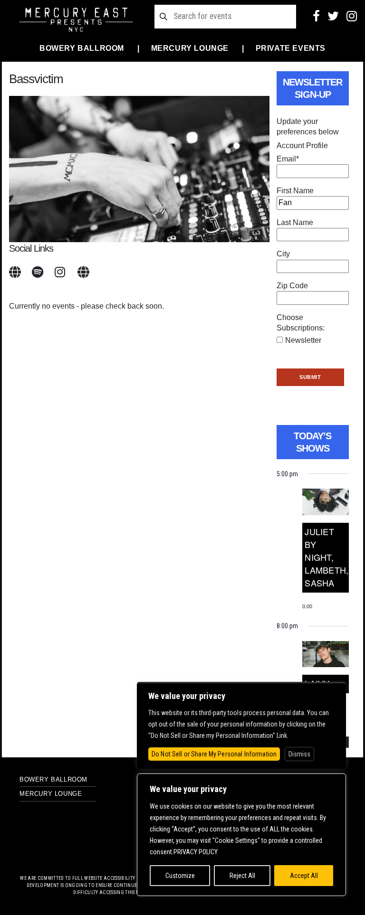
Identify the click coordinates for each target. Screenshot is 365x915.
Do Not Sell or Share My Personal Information (214, 754)
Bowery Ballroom (81, 48)
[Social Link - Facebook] (316, 16)
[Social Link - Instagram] (351, 16)
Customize (180, 875)
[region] (241, 835)
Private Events (291, 48)
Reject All (242, 875)
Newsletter (303, 340)
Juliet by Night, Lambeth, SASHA (326, 557)
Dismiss (299, 754)
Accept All (304, 875)
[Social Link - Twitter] (333, 16)
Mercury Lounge (190, 48)
